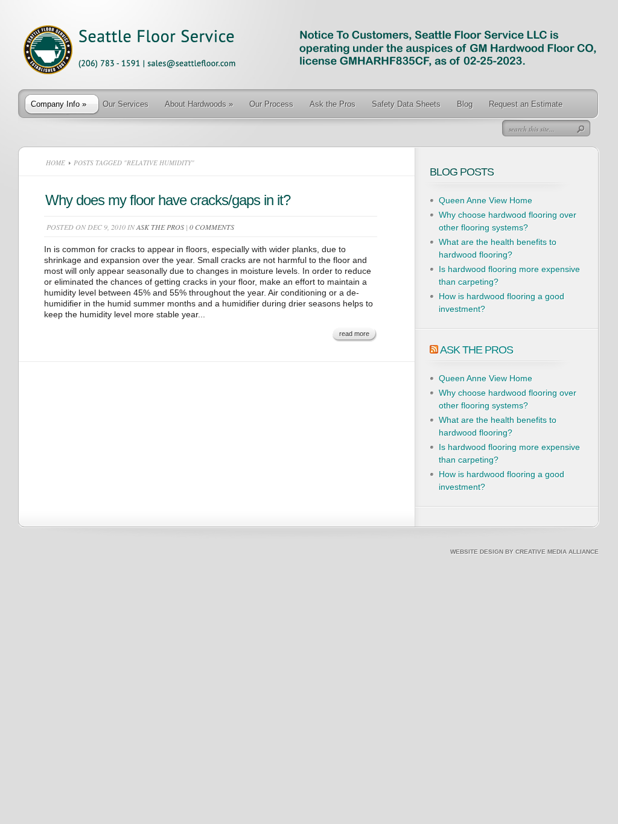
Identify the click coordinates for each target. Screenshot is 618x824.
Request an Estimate (525, 104)
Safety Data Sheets (406, 104)
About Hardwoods (199, 104)
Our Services (125, 104)
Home (55, 162)
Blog (465, 104)
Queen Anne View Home (485, 200)
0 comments (212, 227)
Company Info (58, 104)
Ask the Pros (332, 104)
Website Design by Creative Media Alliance (524, 551)
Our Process (271, 104)
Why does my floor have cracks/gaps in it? (167, 200)
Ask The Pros (476, 350)
